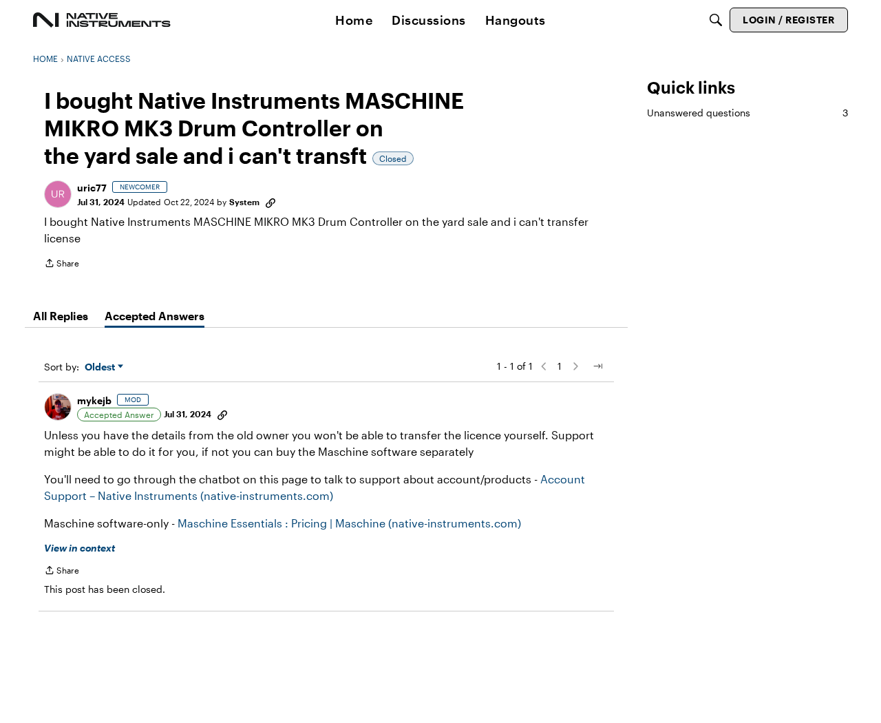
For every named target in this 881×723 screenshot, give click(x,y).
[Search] (715, 20)
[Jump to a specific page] (597, 366)
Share (61, 264)
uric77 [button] (92, 187)
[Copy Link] (270, 202)
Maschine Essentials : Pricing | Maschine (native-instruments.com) (349, 523)
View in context (79, 548)
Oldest (101, 367)
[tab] (60, 316)
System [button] (244, 202)
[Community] (102, 20)
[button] (58, 194)
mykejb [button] (94, 400)
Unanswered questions (747, 112)
